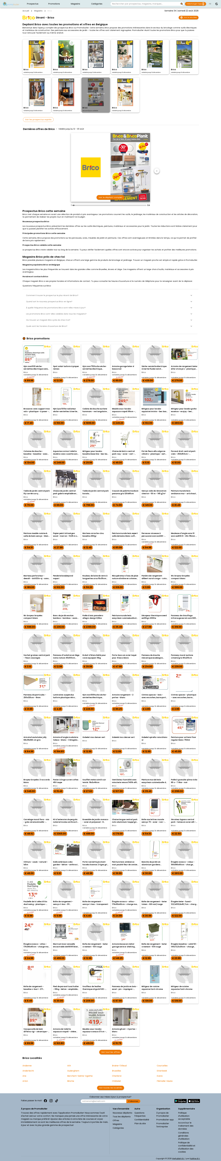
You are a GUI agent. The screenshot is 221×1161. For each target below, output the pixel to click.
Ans (24, 1075)
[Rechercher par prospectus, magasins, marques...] (181, 4)
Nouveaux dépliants (122, 1112)
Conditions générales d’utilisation (183, 1135)
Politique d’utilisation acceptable (184, 1115)
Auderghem (73, 1070)
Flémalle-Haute (165, 1081)
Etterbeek (162, 1070)
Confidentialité (141, 1119)
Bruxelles (116, 1070)
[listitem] (32, 3)
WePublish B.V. (178, 1158)
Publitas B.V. (195, 1158)
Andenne (27, 1065)
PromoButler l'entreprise (162, 1125)
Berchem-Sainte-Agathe (80, 1075)
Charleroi (116, 1075)
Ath (69, 1065)
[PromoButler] (11, 4)
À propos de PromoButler (162, 1114)
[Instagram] (51, 1100)
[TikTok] (56, 1100)
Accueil (26, 10)
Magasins (38, 10)
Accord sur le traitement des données (185, 1125)
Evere (160, 1075)
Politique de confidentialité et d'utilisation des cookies (186, 1147)
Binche (70, 1081)
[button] (110, 295)
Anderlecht (28, 1070)
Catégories (118, 1127)
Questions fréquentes (140, 1114)
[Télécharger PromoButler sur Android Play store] (180, 1101)
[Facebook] (45, 1100)
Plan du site (140, 1123)
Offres (116, 1120)
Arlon (25, 1081)
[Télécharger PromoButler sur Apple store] (194, 1101)
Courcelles (162, 1065)
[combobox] (145, 3)
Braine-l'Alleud (119, 1065)
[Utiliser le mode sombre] (216, 4)
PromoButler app (165, 1119)
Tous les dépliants (122, 1116)
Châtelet (116, 1081)
